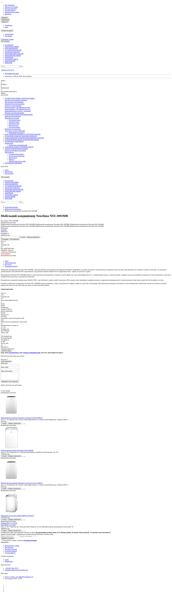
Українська (8, 25)
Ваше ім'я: (4, 363)
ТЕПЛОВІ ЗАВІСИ (11, 59)
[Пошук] (23, 202)
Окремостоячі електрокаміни (14, 104)
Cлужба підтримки (7, 556)
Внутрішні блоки (14, 120)
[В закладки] (22, 456)
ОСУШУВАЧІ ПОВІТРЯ (13, 50)
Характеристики (10, 263)
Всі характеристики (7, 248)
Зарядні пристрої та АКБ (17, 161)
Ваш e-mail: (4, 367)
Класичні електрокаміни (13, 105)
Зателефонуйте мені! (12, 73)
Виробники (9, 172)
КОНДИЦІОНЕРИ (11, 48)
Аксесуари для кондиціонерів (15, 131)
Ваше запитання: (6, 371)
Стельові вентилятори (16, 154)
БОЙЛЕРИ (8, 63)
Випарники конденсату (17, 132)
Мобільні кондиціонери (13, 129)
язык (6, 27)
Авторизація (9, 34)
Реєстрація (8, 36)
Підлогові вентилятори (16, 156)
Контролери (13, 158)
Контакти (8, 14)
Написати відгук (6, 350)
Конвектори (9, 143)
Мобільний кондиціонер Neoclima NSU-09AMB (17, 450)
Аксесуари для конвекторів (18, 145)
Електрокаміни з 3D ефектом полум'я (17, 107)
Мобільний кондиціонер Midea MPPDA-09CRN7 (17, 516)
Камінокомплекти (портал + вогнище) (18, 111)
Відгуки (8, 264)
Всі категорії (9, 45)
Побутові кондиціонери (13, 116)
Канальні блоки (14, 123)
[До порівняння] (24, 456)
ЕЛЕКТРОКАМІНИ (12, 47)
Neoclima (4, 230)
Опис (6, 261)
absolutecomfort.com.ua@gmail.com (16, 570)
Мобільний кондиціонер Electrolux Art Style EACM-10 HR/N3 (21, 418)
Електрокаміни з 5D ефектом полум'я (17, 109)
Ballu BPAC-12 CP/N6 (8, 525)
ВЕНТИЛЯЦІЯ (10, 61)
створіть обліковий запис (32, 352)
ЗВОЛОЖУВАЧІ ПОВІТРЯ (14, 54)
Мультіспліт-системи (12, 118)
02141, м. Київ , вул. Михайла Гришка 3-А (19, 577)
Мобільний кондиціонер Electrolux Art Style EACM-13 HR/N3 (21, 483)
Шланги (11, 159)
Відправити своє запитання (10, 381)
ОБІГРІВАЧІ (9, 57)
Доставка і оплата (11, 549)
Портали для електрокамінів (14, 113)
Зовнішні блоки (14, 122)
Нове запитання (6, 361)
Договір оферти (10, 10)
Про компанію (10, 5)
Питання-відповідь (11, 266)
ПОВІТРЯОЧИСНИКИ (13, 55)
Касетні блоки (13, 125)
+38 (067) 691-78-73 (7, 70)
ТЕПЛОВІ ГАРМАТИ (12, 52)
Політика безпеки (11, 8)
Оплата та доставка (11, 7)
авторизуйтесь (14, 352)
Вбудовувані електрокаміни (14, 102)
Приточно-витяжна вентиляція (15, 150)
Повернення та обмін (12, 12)
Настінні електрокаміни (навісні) (16, 100)
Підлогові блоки (14, 127)
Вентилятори (9, 152)
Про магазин (9, 173)
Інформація (4, 542)
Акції (6, 170)
